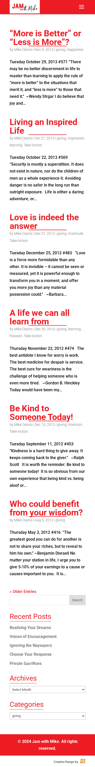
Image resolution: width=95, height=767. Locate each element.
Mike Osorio (23, 50)
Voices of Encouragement (33, 636)
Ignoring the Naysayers (31, 645)
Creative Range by (69, 762)
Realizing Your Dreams (30, 627)
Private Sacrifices (26, 663)
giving (60, 50)
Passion (16, 336)
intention (75, 424)
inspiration (76, 138)
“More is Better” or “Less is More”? (45, 37)
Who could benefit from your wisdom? (46, 508)
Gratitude (75, 233)
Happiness (75, 50)
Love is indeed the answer (44, 221)
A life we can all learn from (40, 317)
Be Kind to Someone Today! (41, 412)
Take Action (33, 145)
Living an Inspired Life (43, 126)
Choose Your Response (31, 654)
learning (16, 145)
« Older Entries (23, 591)
